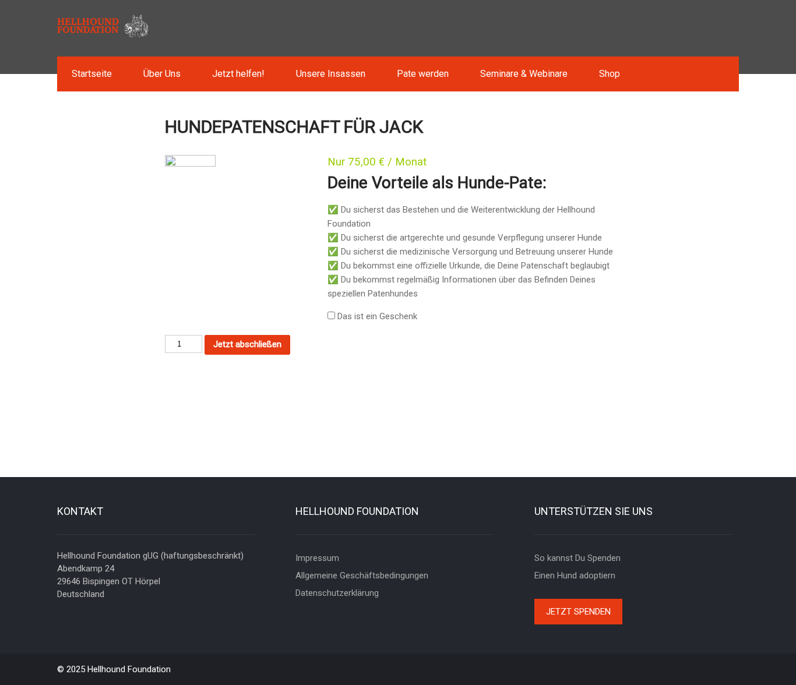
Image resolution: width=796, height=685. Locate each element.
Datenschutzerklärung (337, 593)
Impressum (317, 558)
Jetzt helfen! (238, 73)
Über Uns (162, 73)
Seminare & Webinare (524, 73)
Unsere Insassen (330, 73)
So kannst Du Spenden (577, 558)
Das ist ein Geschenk (377, 316)
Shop (609, 73)
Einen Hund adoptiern (574, 575)
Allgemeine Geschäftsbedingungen (361, 575)
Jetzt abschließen (247, 344)
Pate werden (423, 73)
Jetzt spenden (578, 611)
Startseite (92, 73)
